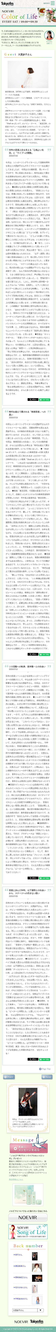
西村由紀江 (21, 1277)
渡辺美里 (20, 1266)
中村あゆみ (21, 1299)
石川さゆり (21, 1287)
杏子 (18, 1255)
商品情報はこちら (16, 1179)
